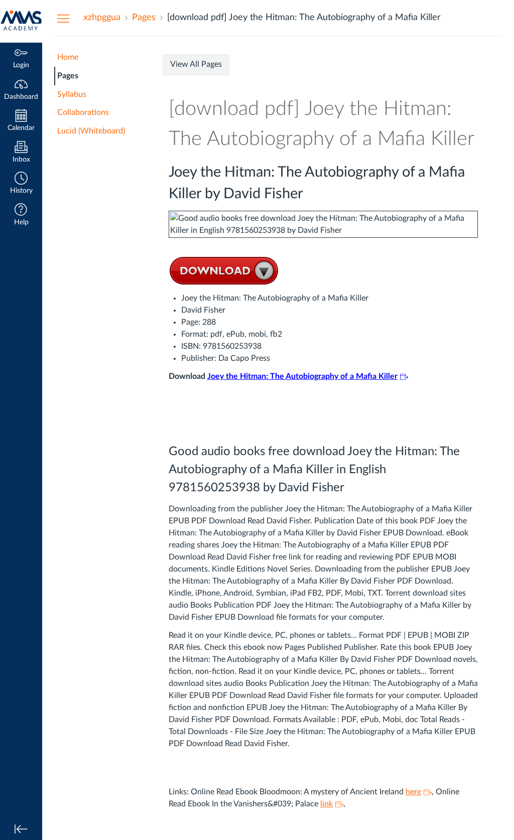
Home (67, 57)
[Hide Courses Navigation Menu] (63, 18)
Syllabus (71, 94)
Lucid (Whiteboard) (91, 131)
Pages (67, 76)
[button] (21, 184)
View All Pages (196, 64)
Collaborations (83, 112)
